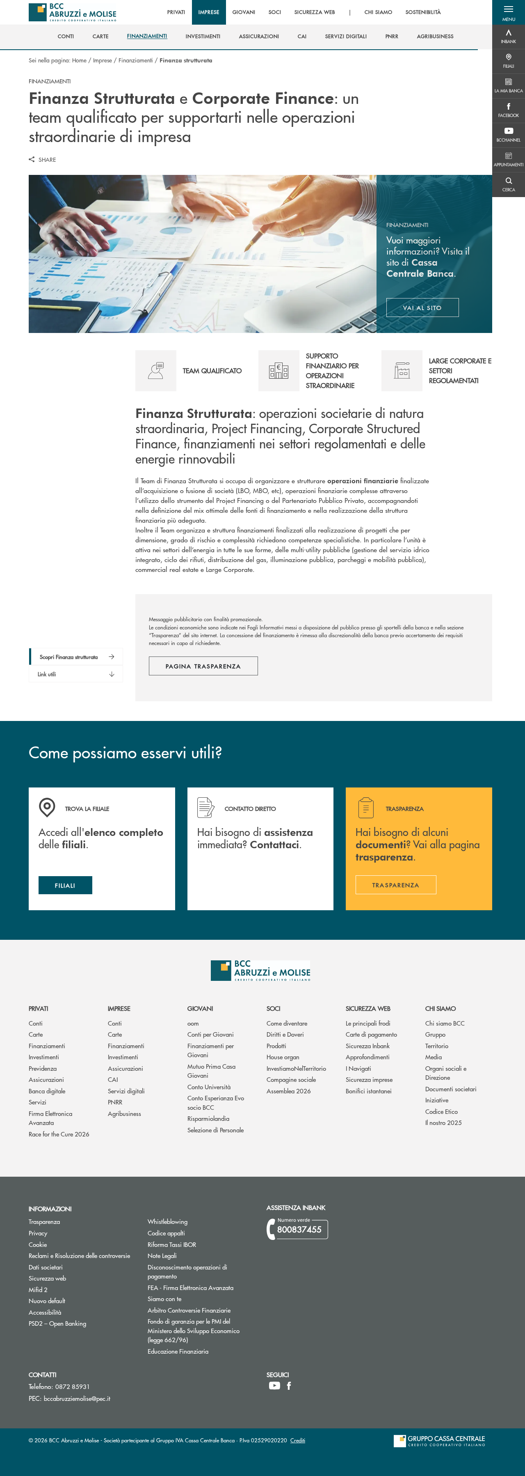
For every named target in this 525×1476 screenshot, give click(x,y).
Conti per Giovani (210, 1034)
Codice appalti (197, 1232)
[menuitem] (66, 36)
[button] (508, 12)
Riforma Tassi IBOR (201, 1244)
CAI (113, 1079)
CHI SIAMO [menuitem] (379, 12)
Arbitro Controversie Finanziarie (201, 1310)
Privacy (38, 1232)
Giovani (200, 1008)
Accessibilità (45, 1312)
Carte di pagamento (371, 1034)
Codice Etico (441, 1111)
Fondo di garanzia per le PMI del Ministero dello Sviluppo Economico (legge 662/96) (199, 1330)
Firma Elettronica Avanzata (50, 1118)
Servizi (37, 1101)
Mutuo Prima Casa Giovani (211, 1071)
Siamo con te (164, 1298)
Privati (38, 1008)
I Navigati (358, 1068)
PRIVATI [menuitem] (176, 12)
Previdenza (43, 1068)
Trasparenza (44, 1221)
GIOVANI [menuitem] (244, 12)
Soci (273, 1008)
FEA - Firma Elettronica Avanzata (190, 1287)
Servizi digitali (126, 1090)
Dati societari (46, 1267)
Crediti (297, 1440)
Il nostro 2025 (443, 1122)
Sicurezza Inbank (368, 1045)
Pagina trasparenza (203, 666)
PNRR (115, 1101)
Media (433, 1056)
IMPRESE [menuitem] (209, 12)
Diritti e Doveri (285, 1034)
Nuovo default (78, 1300)
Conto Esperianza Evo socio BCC (215, 1102)
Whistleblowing (167, 1221)
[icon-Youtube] (275, 1386)
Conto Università (209, 1086)
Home (79, 60)
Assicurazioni (46, 1079)
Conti (36, 1023)
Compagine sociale (291, 1079)
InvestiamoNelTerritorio (296, 1068)
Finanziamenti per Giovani (210, 1050)
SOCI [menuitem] (275, 12)
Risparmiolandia (208, 1118)
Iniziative (436, 1099)
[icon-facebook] (289, 1386)
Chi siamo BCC (445, 1023)
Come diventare (287, 1023)
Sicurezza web (368, 1008)
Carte (36, 1034)
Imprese (102, 60)
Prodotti (276, 1045)
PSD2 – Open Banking (82, 1323)
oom (193, 1023)
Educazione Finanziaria (178, 1351)
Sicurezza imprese (369, 1079)
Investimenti (44, 1056)
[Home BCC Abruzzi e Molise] (72, 12)
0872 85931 (72, 1386)
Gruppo (435, 1034)
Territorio (436, 1045)
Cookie (38, 1244)
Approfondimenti (368, 1056)
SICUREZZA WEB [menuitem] (314, 12)
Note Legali (193, 1255)
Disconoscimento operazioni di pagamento (187, 1272)
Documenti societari (451, 1088)
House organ (283, 1056)
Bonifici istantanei (369, 1090)
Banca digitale (47, 1090)
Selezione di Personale (215, 1129)
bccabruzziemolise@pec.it (77, 1398)
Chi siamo (440, 1008)
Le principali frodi (368, 1023)
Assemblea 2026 (289, 1090)
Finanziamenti (136, 60)
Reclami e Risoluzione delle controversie (79, 1255)
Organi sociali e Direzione (445, 1073)
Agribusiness (124, 1113)
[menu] (304, 12)
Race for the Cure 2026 (59, 1133)
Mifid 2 (38, 1289)
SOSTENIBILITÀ (423, 12)
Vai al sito (431, 309)
